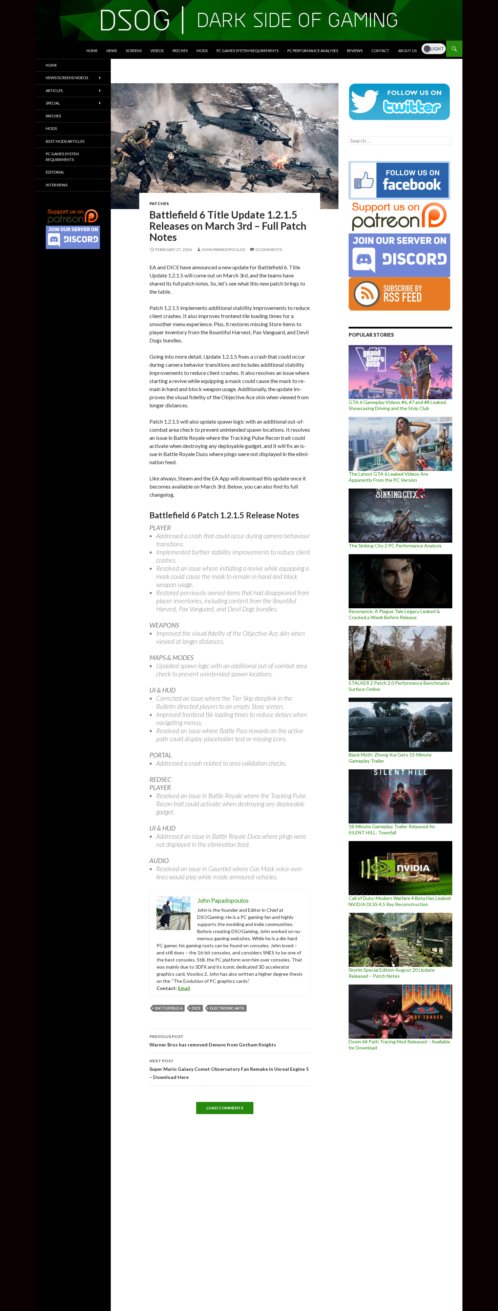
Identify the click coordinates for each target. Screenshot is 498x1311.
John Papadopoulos (223, 249)
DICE (196, 1008)
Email (184, 988)
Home (92, 50)
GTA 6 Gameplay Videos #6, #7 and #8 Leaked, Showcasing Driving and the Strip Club (398, 405)
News (111, 50)
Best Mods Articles (65, 141)
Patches (180, 50)
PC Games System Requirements (247, 50)
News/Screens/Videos (67, 77)
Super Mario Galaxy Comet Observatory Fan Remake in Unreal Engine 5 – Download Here (229, 1069)
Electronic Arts (227, 1008)
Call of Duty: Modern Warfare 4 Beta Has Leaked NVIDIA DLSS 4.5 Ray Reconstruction (400, 901)
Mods (202, 50)
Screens (134, 50)
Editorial (55, 172)
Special (53, 103)
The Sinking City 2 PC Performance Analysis (395, 545)
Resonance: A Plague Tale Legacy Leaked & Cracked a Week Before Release (394, 614)
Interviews (56, 185)
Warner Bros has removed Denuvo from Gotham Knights (212, 1040)
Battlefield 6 (168, 1008)
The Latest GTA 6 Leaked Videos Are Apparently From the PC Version (388, 477)
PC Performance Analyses (312, 50)
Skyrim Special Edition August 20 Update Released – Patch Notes (392, 973)
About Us (407, 50)
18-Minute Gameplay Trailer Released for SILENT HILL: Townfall (392, 829)
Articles (54, 90)
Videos (157, 50)
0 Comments (268, 249)
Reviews (354, 50)
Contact (380, 50)
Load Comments (224, 1107)
